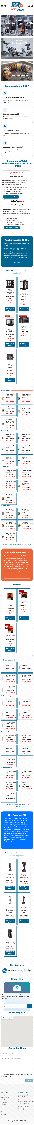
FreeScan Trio (10, 877)
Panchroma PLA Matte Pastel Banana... (10, 396)
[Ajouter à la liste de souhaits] (13, 281)
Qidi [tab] (16, 270)
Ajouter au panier (11, 309)
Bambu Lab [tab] (17, 273)
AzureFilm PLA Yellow (26, 446)
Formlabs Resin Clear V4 (26, 675)
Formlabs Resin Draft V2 (10, 687)
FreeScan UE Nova (10, 911)
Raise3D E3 (10, 367)
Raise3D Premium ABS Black (11, 482)
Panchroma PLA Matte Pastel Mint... (11, 407)
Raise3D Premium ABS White (11, 471)
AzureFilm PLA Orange (26, 435)
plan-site (4, 1104)
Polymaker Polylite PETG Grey (27, 522)
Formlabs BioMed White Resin (11, 783)
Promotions (5, 1097)
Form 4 (10, 637)
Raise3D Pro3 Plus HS (24, 295)
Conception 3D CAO (16, 176)
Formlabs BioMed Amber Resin (11, 772)
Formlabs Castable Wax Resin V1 (11, 736)
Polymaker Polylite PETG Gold (11, 522)
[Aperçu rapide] (13, 287)
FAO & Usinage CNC (17, 205)
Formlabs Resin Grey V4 (10, 675)
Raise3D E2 (24, 329)
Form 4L (23, 603)
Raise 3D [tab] (9, 270)
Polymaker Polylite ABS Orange (9, 496)
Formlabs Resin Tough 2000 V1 (10, 700)
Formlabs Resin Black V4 (10, 664)
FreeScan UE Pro (24, 878)
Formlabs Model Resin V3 (26, 736)
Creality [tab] (23, 270)
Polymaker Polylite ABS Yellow (25, 483)
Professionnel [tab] (21, 853)
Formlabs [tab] (17, 585)
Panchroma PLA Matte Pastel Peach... (26, 396)
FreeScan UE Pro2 (24, 911)
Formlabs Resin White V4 (26, 664)
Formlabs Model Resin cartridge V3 (11, 747)
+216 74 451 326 (24, 1106)
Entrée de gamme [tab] (17, 856)
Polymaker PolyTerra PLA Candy (26, 408)
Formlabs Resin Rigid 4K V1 (10, 711)
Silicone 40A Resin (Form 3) (11, 794)
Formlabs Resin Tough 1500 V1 (26, 700)
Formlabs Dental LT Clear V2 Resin (10, 758)
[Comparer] (13, 284)
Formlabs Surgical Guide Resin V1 (27, 747)
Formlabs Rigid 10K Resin (26, 711)
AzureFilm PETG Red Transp (10, 534)
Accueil (4, 1095)
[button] (4, 970)
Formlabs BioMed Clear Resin (27, 772)
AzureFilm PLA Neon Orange (10, 435)
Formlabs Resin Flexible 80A (10, 723)
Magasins (4, 1102)
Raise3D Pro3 (10, 332)
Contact (4, 1100)
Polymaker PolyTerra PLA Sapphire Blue (10, 421)
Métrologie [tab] (9, 853)
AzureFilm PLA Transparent (10, 457)
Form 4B (10, 605)
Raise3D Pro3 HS (10, 293)
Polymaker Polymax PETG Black (10, 511)
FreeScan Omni (10, 944)
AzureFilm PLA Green (10, 446)
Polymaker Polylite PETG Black (25, 511)
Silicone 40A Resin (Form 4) (27, 783)
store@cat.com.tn (25, 1109)
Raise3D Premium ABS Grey (27, 471)
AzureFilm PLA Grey (26, 457)
